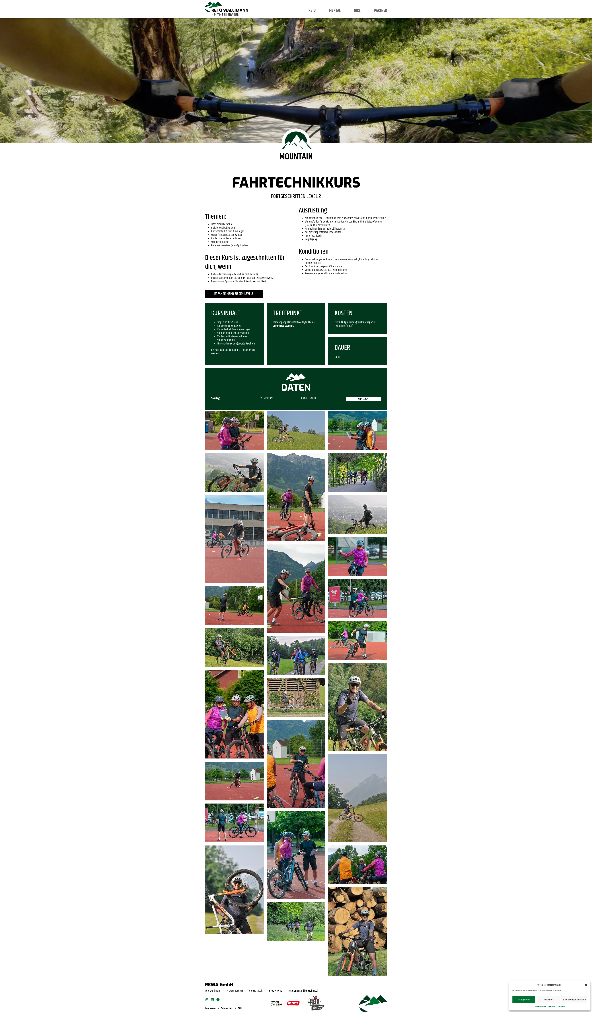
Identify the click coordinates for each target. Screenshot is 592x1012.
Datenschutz (552, 1006)
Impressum (561, 1006)
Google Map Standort (283, 326)
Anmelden (363, 399)
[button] (585, 984)
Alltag (329, 4)
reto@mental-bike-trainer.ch (303, 991)
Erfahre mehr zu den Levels (233, 294)
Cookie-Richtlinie (540, 1006)
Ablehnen (548, 999)
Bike (357, 11)
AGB (240, 1008)
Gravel (351, 4)
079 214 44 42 (275, 991)
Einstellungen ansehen (574, 999)
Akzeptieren (524, 999)
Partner (380, 11)
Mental (335, 11)
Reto (312, 11)
